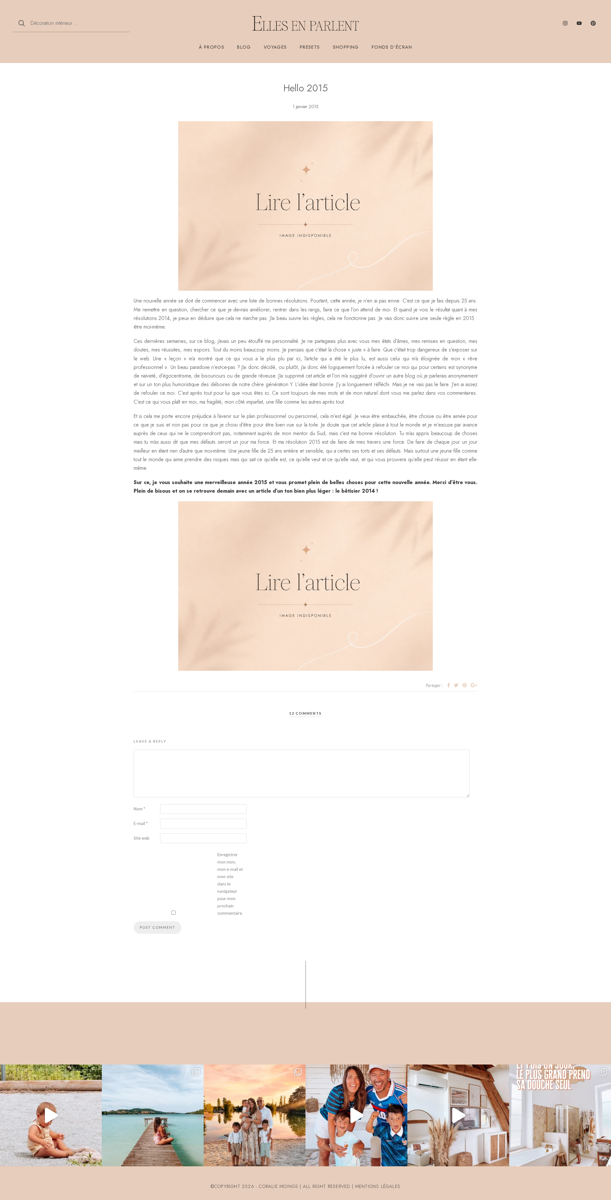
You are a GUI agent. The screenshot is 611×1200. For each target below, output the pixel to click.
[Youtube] (579, 23)
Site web (142, 838)
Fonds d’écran (392, 47)
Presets (310, 47)
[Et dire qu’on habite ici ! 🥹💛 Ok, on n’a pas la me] (153, 1115)
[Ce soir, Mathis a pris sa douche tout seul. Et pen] (560, 1115)
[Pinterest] (593, 23)
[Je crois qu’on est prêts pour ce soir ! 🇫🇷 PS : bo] (356, 1115)
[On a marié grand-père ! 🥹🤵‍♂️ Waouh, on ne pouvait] (255, 1115)
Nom (139, 808)
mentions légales (377, 1186)
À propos (211, 47)
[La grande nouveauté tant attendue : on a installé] (458, 1115)
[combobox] (71, 23)
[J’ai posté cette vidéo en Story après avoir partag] (51, 1115)
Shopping (346, 47)
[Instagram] (565, 23)
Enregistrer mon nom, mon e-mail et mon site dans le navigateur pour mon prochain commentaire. (230, 884)
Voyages (275, 47)
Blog (244, 47)
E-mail (141, 823)
